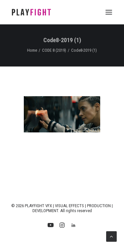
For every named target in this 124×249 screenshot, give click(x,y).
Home (32, 50)
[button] (109, 12)
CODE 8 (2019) (54, 50)
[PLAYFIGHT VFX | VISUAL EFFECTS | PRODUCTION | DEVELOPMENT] (31, 12)
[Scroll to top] (111, 236)
